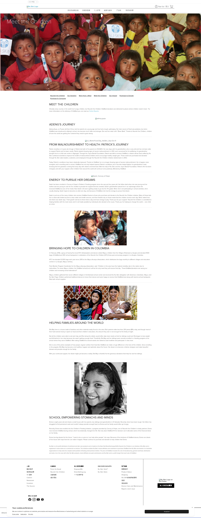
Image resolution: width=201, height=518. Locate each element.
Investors (30, 483)
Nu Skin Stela (102, 472)
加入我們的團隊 (166, 485)
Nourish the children (57, 96)
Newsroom (30, 480)
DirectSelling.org (80, 472)
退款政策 (125, 483)
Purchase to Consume (58, 98)
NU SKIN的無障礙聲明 (129, 477)
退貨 (123, 480)
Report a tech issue (128, 489)
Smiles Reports (94, 111)
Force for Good (55, 469)
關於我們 (30, 469)
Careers (29, 477)
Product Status (127, 472)
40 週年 (29, 475)
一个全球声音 (78, 475)
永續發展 (53, 475)
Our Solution (71, 96)
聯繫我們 (125, 469)
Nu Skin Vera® (103, 469)
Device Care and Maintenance (132, 486)
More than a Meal (85, 96)
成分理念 (53, 477)
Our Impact (113, 96)
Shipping (125, 475)
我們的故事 (30, 472)
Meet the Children (100, 96)
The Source (31, 486)
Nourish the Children (57, 472)
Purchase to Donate (127, 96)
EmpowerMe (78, 469)
